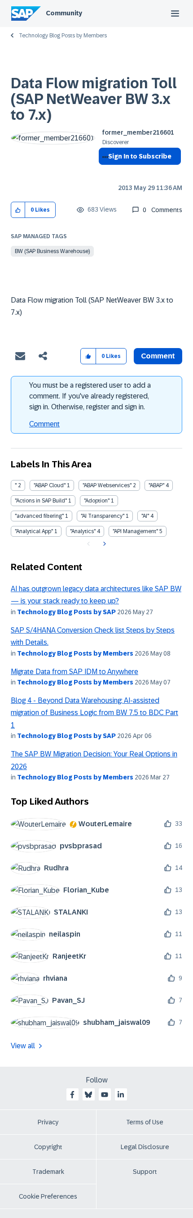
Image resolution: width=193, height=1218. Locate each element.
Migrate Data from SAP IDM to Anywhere (74, 671)
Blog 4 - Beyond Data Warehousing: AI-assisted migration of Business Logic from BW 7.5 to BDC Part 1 (94, 713)
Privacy (48, 1122)
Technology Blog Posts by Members (63, 35)
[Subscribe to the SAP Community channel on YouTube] (104, 1094)
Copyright (48, 1146)
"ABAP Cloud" (50, 485)
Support (145, 1171)
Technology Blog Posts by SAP (66, 612)
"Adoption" (97, 501)
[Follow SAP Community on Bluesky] (88, 1094)
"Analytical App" (34, 531)
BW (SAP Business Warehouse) (52, 251)
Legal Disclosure (145, 1146)
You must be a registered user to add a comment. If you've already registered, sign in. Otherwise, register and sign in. (90, 396)
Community (64, 13)
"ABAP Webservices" (107, 485)
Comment (44, 424)
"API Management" (135, 531)
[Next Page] (103, 544)
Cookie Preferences (48, 1196)
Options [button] (103, 172)
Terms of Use (144, 1122)
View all (23, 1046)
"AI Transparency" (102, 516)
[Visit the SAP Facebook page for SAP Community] (72, 1094)
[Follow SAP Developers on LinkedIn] (120, 1094)
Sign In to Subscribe (139, 156)
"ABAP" (156, 485)
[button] (18, 210)
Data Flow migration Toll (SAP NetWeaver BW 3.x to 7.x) (94, 99)
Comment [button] (158, 356)
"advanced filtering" (39, 516)
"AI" (145, 516)
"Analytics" (83, 531)
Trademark (48, 1171)
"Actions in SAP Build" (41, 501)
